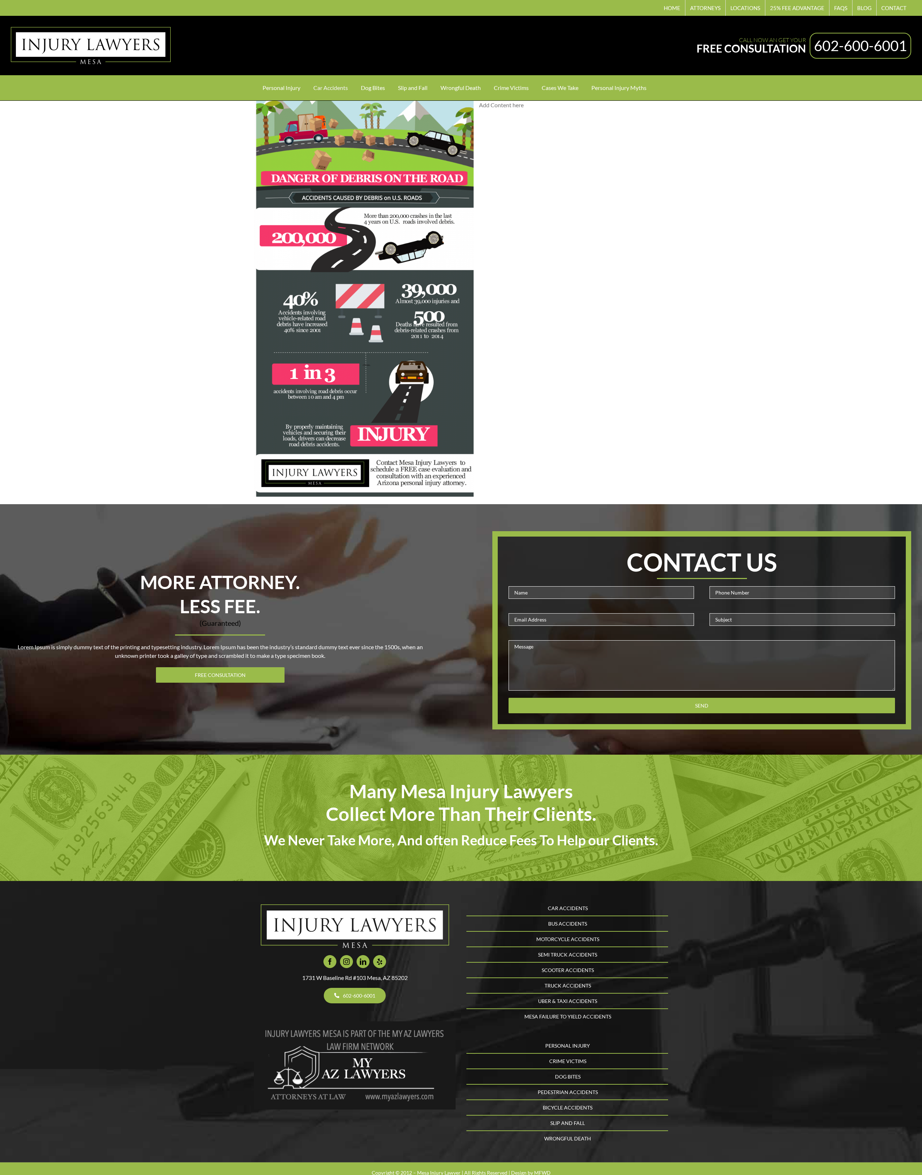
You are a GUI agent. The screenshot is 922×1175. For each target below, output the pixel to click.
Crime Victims (567, 1061)
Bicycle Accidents (567, 1107)
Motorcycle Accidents (567, 939)
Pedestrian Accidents (568, 1092)
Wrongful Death (567, 1138)
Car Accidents (568, 908)
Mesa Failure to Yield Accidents (567, 1016)
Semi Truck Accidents (567, 955)
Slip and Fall (567, 1123)
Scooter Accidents (568, 970)
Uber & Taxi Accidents (567, 1001)
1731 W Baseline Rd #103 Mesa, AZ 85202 (355, 977)
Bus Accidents (567, 924)
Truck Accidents (568, 985)
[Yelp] (379, 961)
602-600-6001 (860, 45)
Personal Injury (567, 1046)
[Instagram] (346, 961)
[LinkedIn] (363, 961)
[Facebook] (329, 961)
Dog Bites (568, 1077)
